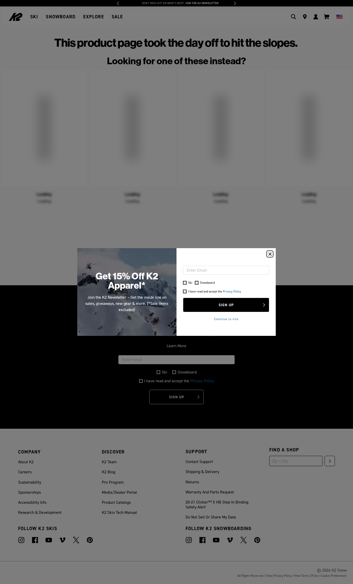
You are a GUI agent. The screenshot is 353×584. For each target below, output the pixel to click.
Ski (190, 283)
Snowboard (207, 283)
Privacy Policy (232, 291)
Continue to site (226, 319)
